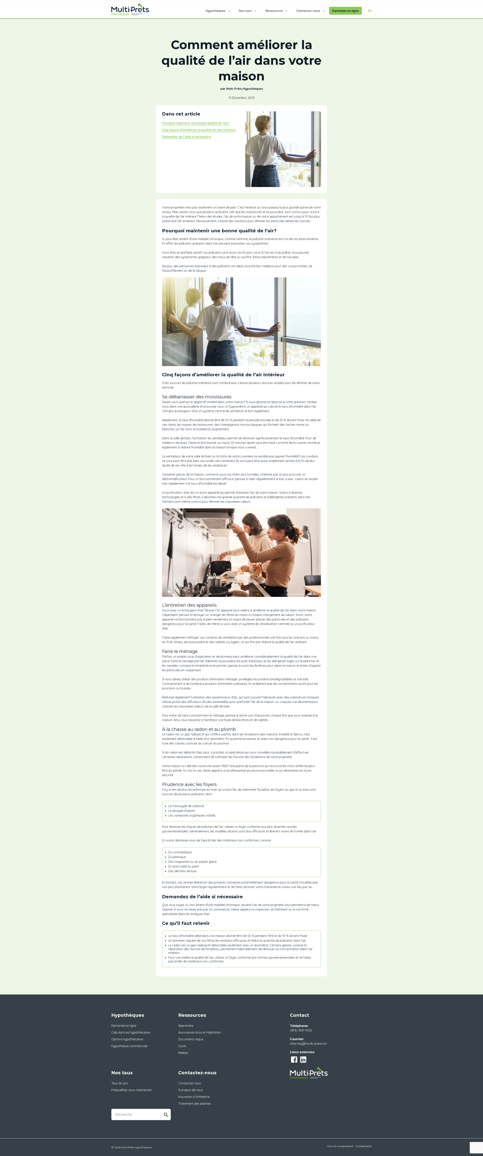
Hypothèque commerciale (129, 1045)
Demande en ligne (345, 11)
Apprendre (185, 1025)
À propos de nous (190, 1089)
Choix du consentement (340, 1146)
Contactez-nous (308, 11)
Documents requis (191, 1039)
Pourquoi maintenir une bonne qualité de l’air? (195, 123)
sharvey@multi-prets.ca (308, 1043)
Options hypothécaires (127, 1039)
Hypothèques (215, 11)
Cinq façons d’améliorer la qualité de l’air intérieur (199, 130)
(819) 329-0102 (301, 1030)
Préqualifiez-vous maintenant (131, 1089)
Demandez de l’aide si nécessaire (186, 137)
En (370, 10)
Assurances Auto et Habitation (199, 1032)
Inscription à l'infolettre (194, 1096)
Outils (182, 1045)
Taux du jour (119, 1083)
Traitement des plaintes (194, 1103)
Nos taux (245, 11)
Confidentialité (364, 1146)
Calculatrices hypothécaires (130, 1032)
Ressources (274, 11)
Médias (183, 1052)
